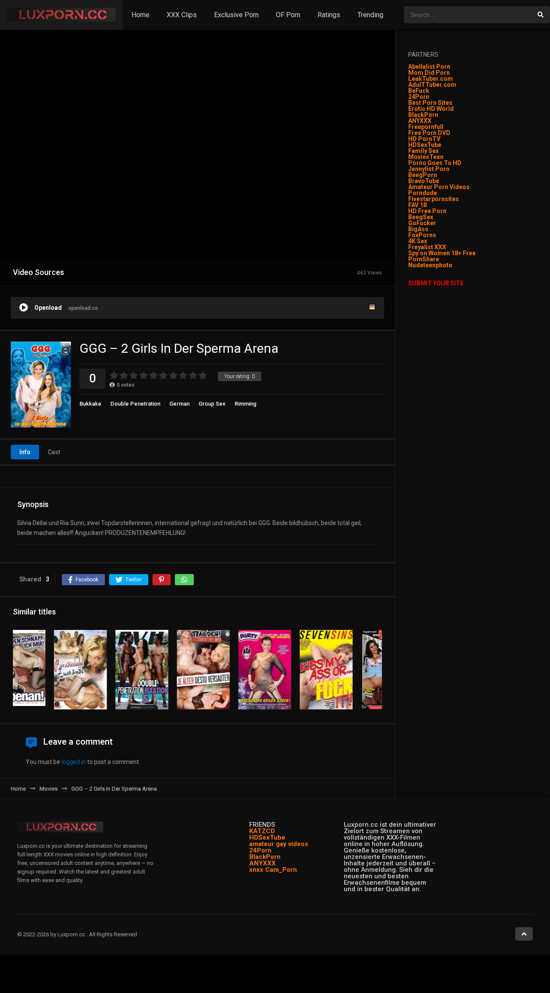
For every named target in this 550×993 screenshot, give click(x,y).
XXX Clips (182, 15)
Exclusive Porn (236, 15)
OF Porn (288, 15)
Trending (370, 15)
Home (140, 15)
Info (25, 452)
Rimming (246, 403)
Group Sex (212, 403)
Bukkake (90, 403)
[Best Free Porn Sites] (453, 265)
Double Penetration (135, 403)
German (179, 403)
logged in (73, 761)
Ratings (329, 15)
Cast (54, 452)
